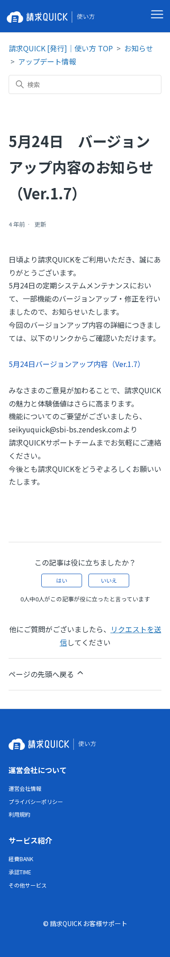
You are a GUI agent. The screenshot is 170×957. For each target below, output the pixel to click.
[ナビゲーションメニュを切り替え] (157, 14)
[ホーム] (52, 16)
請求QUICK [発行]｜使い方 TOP (61, 48)
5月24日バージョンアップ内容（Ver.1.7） (77, 363)
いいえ (109, 580)
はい (61, 580)
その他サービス (28, 885)
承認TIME (20, 872)
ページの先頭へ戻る (42, 674)
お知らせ (138, 48)
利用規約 (19, 814)
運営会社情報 (25, 788)
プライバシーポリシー (36, 801)
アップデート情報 (47, 61)
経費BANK (21, 859)
